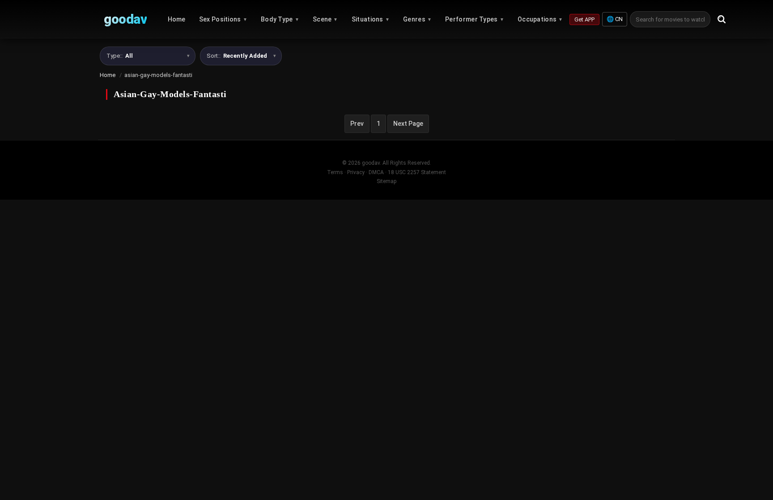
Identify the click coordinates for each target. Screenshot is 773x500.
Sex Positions (223, 19)
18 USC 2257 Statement (417, 172)
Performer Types (474, 19)
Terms (335, 172)
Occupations (540, 19)
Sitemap (386, 181)
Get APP (584, 19)
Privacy (356, 172)
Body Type (280, 19)
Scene (325, 19)
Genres (417, 19)
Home (177, 19)
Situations (371, 19)
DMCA (376, 172)
